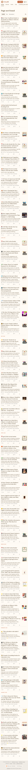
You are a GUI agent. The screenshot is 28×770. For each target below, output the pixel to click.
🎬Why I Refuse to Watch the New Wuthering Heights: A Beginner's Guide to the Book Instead (9, 644)
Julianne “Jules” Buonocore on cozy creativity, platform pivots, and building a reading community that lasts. (10, 635)
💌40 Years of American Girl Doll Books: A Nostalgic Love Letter (10, 179)
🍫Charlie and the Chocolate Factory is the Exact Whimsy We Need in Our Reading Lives (10, 724)
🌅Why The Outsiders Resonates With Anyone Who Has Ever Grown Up (10, 521)
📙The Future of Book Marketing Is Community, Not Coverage (10, 133)
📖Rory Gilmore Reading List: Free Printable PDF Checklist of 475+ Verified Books (10, 710)
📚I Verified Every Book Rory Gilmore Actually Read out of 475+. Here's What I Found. (9, 422)
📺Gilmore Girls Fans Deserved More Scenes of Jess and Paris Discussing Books (10, 289)
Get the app (19, 766)
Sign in (25, 2)
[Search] (25, 14)
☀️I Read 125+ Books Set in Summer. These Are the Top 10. (9, 340)
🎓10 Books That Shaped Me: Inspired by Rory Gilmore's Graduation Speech (9, 385)
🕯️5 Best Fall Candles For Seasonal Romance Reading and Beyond (10, 82)
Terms (14, 763)
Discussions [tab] (11, 14)
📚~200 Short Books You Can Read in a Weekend (9, 227)
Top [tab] (7, 14)
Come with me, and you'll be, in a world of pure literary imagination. (10, 109)
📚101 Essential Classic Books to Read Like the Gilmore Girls (10, 534)
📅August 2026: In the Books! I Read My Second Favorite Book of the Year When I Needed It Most (10, 32)
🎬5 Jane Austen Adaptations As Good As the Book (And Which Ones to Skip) (10, 253)
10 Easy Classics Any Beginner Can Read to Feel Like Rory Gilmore (9, 484)
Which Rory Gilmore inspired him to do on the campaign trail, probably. (10, 122)
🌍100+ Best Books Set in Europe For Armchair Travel (10, 94)
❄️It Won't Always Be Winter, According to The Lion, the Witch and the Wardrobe (10, 697)
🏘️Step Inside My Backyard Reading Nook (9, 106)
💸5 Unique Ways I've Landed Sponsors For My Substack (9, 265)
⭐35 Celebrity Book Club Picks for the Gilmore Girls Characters (10, 594)
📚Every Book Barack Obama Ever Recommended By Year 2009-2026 (9, 118)
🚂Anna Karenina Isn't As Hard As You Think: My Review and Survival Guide (10, 69)
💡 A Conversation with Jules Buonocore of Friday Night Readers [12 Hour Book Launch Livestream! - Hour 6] (9, 737)
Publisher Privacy (15, 762)
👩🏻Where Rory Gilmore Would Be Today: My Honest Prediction (10, 398)
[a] (24, 69)
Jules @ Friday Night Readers (11, 26)
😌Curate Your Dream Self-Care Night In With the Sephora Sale (10, 509)
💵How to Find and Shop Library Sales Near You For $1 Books (10, 458)
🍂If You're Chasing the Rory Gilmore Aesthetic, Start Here (9, 191)
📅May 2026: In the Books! (8, 351)
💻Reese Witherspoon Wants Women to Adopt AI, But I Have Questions (10, 471)
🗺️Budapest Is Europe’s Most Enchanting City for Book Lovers (10, 276)
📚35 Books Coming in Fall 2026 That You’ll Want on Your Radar (10, 45)
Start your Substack (11, 766)
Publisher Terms (22, 762)
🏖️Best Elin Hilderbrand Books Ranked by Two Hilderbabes (10, 202)
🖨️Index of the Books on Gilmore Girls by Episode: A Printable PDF (10, 583)
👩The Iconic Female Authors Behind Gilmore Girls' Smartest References (10, 325)
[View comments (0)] (8, 102)
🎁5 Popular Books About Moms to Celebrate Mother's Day (10, 447)
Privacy (11, 763)
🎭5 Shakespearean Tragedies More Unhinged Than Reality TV (10, 158)
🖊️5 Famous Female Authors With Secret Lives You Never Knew (10, 301)
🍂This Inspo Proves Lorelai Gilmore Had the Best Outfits (9, 169)
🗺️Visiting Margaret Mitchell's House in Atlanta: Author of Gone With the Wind (10, 681)
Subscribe (20, 2)
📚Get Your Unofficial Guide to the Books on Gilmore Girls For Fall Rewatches (10, 19)
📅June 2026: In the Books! (8, 241)
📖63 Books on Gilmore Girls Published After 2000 (9, 606)
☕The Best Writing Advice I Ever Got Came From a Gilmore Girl (10, 313)
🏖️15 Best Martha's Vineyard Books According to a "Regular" (10, 373)
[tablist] (8, 14)
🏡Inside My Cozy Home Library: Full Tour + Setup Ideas (10, 409)
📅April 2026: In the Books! (8, 436)
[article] (14, 23)
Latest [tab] (3, 14)
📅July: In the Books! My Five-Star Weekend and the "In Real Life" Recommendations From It (10, 145)
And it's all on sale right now (7, 172)
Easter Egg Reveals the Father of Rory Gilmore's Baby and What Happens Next (10, 497)
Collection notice (19, 763)
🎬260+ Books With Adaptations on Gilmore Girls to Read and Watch (10, 668)
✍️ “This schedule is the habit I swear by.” (10, 632)
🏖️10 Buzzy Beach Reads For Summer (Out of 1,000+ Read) (9, 362)
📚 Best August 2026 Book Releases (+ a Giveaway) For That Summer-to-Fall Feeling (10, 215)
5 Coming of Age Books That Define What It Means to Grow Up (10, 617)
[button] (2, 4)
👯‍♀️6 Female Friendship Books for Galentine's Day (10, 656)
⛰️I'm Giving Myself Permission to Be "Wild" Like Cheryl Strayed (10, 571)
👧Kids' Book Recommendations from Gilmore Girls (10, 748)
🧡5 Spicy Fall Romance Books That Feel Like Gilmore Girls (9, 56)
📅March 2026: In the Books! (9, 548)
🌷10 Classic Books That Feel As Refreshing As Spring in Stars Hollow (10, 559)
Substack (8, 768)
